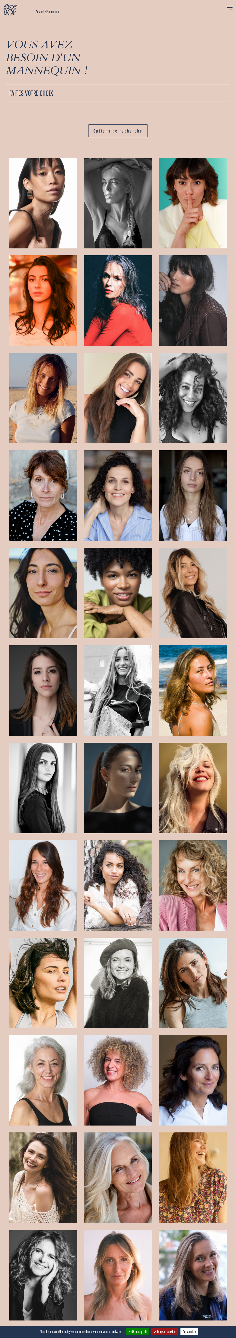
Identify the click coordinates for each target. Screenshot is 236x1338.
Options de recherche (118, 130)
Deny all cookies (166, 1331)
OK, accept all (139, 1331)
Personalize (189, 1331)
